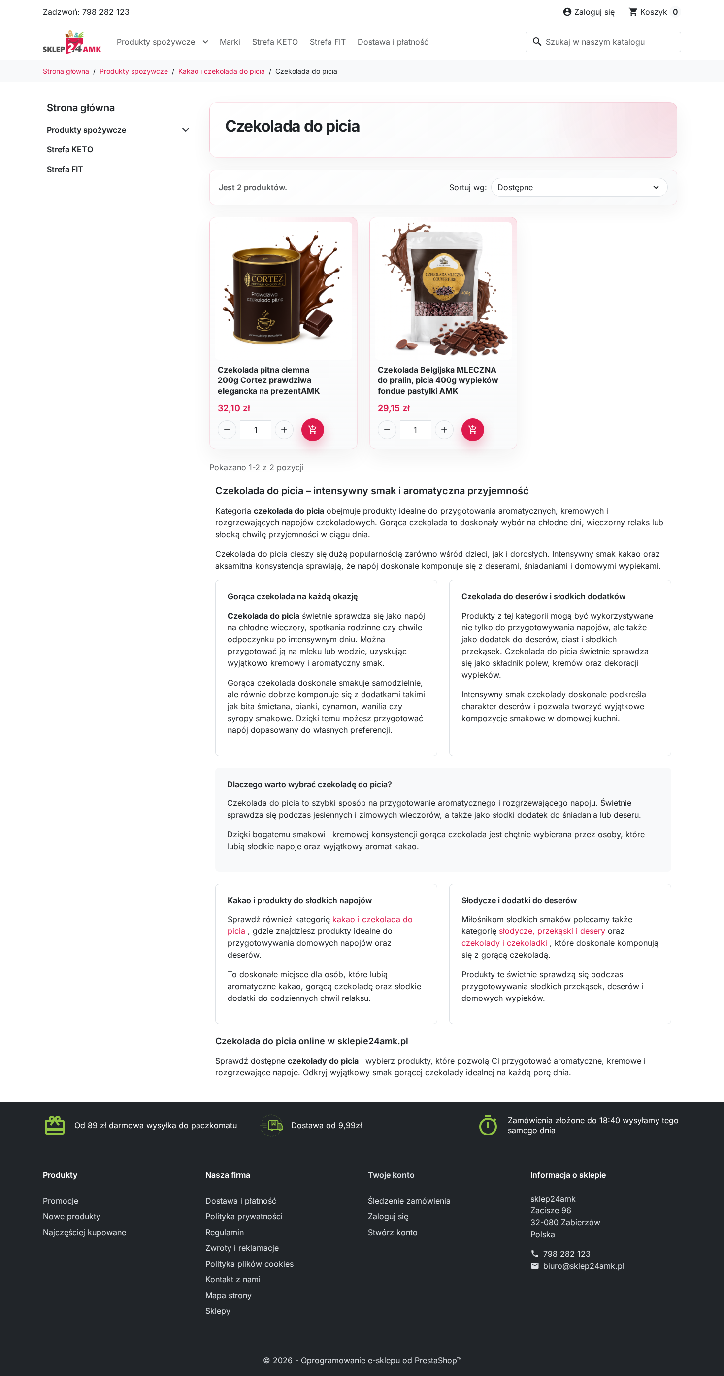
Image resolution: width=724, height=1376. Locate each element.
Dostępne (515, 187)
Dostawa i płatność (393, 42)
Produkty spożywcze (156, 42)
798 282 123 (567, 1254)
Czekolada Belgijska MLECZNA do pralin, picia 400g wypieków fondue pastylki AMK (438, 380)
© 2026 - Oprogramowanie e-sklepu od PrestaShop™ (362, 1360)
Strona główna (81, 108)
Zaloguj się (388, 1216)
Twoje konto (391, 1175)
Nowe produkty (71, 1216)
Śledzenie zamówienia (409, 1200)
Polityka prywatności (244, 1216)
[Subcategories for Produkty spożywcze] (184, 130)
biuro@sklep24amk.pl (584, 1266)
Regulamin (224, 1232)
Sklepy (217, 1311)
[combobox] (603, 42)
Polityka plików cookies (249, 1264)
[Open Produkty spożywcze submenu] (205, 42)
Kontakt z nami (233, 1279)
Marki (230, 42)
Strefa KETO (275, 42)
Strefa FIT (328, 42)
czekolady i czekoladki (505, 943)
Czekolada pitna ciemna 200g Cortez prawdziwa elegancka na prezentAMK (269, 380)
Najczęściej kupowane (84, 1232)
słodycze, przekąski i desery (553, 931)
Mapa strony (228, 1295)
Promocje (60, 1200)
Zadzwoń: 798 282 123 (86, 12)
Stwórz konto (393, 1232)
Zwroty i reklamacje (242, 1248)
